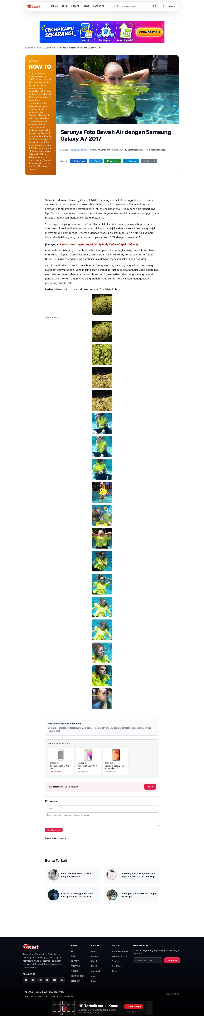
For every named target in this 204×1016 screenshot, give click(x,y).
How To (94, 961)
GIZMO (54, 6)
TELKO (74, 956)
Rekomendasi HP (119, 956)
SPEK (64, 6)
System (172, 6)
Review (94, 956)
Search (115, 971)
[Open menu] (163, 6)
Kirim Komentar (54, 830)
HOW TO (75, 6)
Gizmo (94, 951)
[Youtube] (54, 980)
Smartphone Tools (120, 951)
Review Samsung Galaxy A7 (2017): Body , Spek (98, 244)
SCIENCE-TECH (78, 976)
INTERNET (75, 981)
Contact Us (42, 996)
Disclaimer (68, 996)
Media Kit (55, 996)
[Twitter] (47, 980)
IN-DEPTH (75, 961)
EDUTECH (75, 966)
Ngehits (95, 966)
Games (94, 981)
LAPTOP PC (98, 6)
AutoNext (95, 971)
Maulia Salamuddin (79, 150)
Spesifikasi (117, 966)
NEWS (86, 6)
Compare (116, 961)
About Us (29, 996)
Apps (93, 976)
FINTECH (75, 971)
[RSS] (62, 980)
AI (72, 951)
